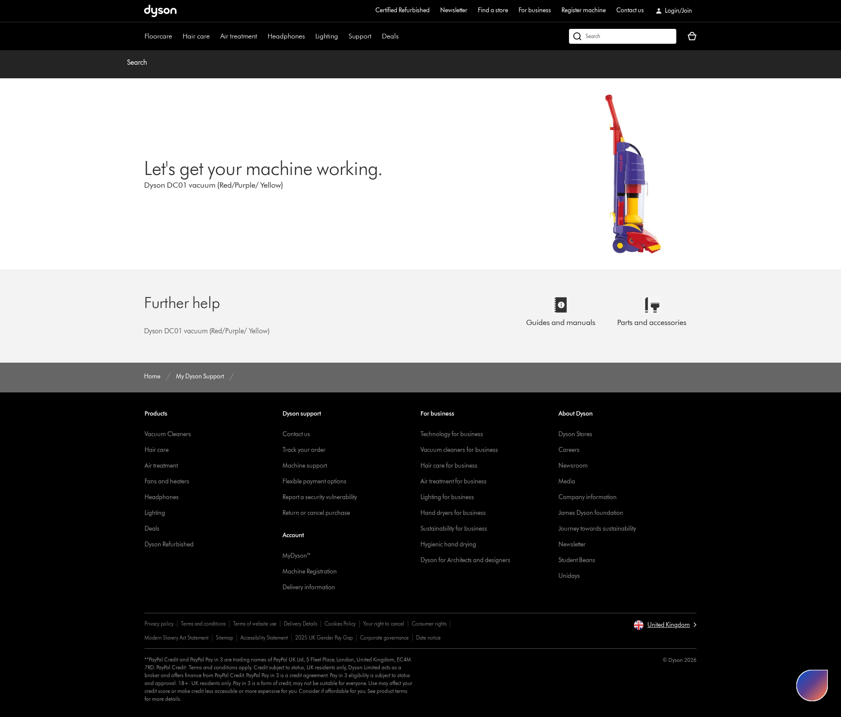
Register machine (584, 10)
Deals (390, 36)
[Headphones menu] (309, 36)
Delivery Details (300, 623)
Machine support (305, 465)
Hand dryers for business (453, 513)
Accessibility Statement (264, 637)
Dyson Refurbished (169, 544)
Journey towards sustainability (597, 528)
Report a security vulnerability (320, 497)
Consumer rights (429, 623)
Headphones (286, 36)
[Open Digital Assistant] (812, 685)
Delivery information (309, 587)
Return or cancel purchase (316, 513)
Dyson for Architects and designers (465, 560)
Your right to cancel (383, 623)
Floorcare (158, 36)
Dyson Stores (575, 434)
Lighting (326, 36)
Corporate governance (384, 637)
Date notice (428, 637)
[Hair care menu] (214, 36)
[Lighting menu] (342, 36)
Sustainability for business (453, 528)
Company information (587, 497)
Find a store (493, 10)
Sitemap (224, 637)
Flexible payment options (314, 481)
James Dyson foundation (590, 513)
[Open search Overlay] (622, 36)
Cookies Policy (340, 623)
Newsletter (453, 10)
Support (360, 36)
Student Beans (576, 560)
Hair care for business (448, 465)
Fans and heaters (167, 481)
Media (566, 481)
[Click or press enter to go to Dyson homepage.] (160, 11)
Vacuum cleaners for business (459, 450)
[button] (664, 625)
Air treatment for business (453, 481)
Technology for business (451, 434)
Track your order (304, 450)
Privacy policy (159, 623)
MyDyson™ (297, 556)
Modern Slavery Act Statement (176, 637)
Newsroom (573, 465)
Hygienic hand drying (448, 544)
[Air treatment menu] (261, 36)
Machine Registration (310, 571)
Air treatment (238, 36)
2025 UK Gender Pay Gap (324, 637)
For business (535, 10)
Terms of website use (254, 623)
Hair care (196, 36)
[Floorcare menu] (176, 36)
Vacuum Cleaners (168, 434)
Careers (569, 450)
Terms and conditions (203, 623)
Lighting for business (447, 497)
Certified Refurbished (402, 10)
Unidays (569, 576)
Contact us (630, 10)
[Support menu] (375, 36)
